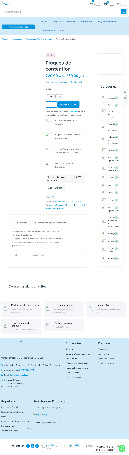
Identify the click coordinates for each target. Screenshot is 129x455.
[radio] (51, 96)
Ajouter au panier (68, 104)
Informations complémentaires (51, 222)
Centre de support (73, 377)
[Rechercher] (123, 11)
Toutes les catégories (18, 27)
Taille (48, 89)
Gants (3, 416)
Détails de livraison (74, 358)
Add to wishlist (55, 188)
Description (21, 222)
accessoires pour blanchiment (72, 205)
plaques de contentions (55, 208)
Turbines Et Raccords (10, 430)
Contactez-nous (72, 372)
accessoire (54, 205)
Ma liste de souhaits (106, 358)
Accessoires (17, 39)
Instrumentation (8, 426)
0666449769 (74, 445)
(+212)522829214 (27, 370)
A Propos (70, 349)
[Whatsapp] (122, 448)
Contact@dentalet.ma (18, 375)
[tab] (21, 223)
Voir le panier (103, 354)
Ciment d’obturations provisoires (15, 421)
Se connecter (103, 349)
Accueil (5, 39)
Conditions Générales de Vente (79, 354)
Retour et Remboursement (77, 368)
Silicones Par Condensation (12, 412)
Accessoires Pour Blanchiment (39, 39)
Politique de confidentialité (77, 363)
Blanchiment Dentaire (10, 407)
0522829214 (51, 445)
